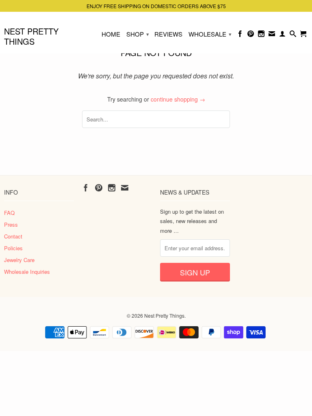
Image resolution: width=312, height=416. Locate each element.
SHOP (137, 34)
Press (11, 224)
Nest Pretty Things (31, 35)
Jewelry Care (19, 260)
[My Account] (282, 35)
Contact (13, 236)
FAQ (9, 213)
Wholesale (210, 34)
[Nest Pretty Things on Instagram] (261, 35)
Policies (13, 248)
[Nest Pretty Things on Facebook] (240, 35)
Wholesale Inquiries (27, 271)
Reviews (168, 34)
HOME (111, 34)
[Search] (293, 35)
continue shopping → (178, 99)
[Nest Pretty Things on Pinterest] (250, 35)
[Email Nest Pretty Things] (272, 35)
